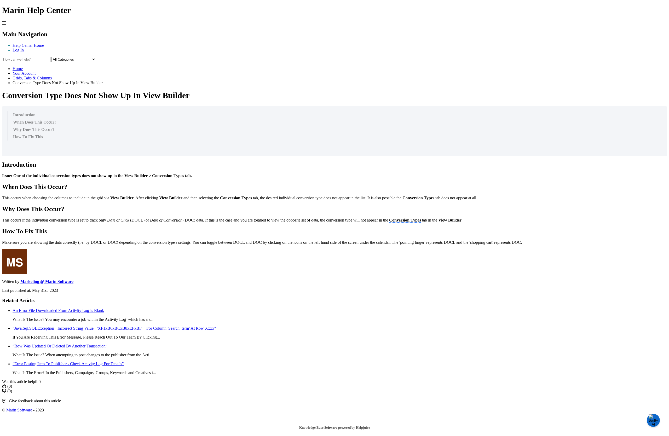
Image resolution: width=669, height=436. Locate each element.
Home (18, 68)
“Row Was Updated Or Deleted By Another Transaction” (60, 346)
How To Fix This (28, 137)
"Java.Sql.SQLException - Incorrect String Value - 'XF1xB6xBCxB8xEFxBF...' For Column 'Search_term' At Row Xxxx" (114, 328)
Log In (18, 50)
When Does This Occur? (34, 122)
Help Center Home (28, 45)
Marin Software (19, 410)
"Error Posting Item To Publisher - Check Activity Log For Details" (68, 364)
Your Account (24, 73)
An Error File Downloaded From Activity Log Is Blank (58, 310)
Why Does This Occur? (33, 129)
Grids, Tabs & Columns (32, 78)
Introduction (24, 115)
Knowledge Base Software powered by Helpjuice (334, 427)
